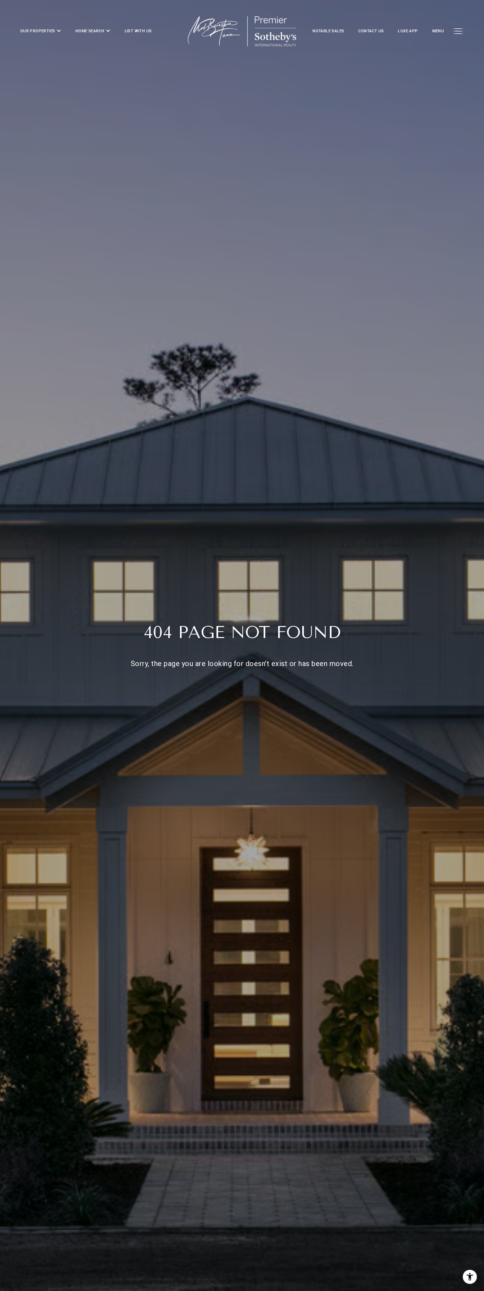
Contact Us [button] (371, 31)
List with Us (138, 31)
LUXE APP (408, 31)
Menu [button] (438, 31)
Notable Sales (328, 31)
